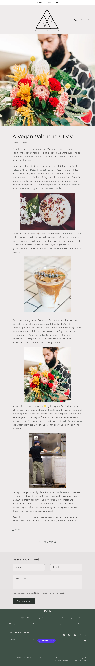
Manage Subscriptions (19, 624)
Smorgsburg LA (37, 335)
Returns (82, 618)
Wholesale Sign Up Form (38, 618)
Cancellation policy (81, 660)
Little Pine (62, 492)
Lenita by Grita (20, 324)
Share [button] (17, 530)
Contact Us (12, 618)
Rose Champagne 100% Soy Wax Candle (40, 188)
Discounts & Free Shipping (64, 618)
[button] (6, 20)
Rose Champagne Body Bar (66, 185)
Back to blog (49, 541)
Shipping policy (82, 658)
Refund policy (41, 658)
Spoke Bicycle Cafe (50, 410)
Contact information (64, 660)
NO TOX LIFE (27, 658)
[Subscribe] (33, 640)
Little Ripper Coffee (71, 233)
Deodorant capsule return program (48, 624)
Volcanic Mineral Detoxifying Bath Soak (33, 170)
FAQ (22, 618)
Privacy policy (53, 658)
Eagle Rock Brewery (72, 421)
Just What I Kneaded (52, 248)
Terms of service (68, 658)
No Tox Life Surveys (77, 624)
